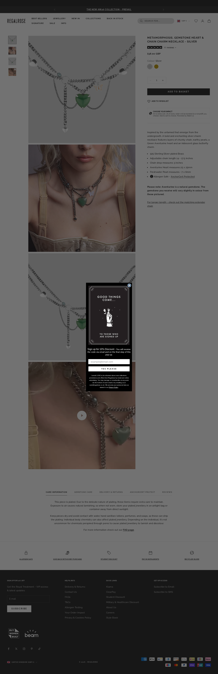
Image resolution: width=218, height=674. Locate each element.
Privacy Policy (113, 387)
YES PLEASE (109, 369)
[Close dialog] (129, 285)
